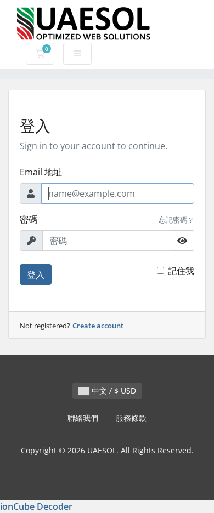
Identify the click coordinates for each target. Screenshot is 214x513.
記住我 (181, 271)
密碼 (28, 219)
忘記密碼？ (176, 220)
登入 (35, 275)
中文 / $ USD (112, 390)
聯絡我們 (82, 418)
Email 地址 (41, 172)
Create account (97, 325)
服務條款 (131, 418)
